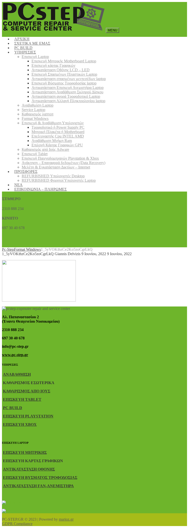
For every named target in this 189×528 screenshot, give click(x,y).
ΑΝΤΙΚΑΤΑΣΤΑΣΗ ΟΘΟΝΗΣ (29, 469)
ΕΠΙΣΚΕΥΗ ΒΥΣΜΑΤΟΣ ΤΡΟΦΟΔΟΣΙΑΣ (40, 477)
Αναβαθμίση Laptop (37, 105)
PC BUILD (12, 408)
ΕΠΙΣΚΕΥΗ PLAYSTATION (28, 416)
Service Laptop (33, 110)
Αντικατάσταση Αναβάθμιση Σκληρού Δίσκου (67, 92)
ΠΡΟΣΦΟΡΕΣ (25, 171)
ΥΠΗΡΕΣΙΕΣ (25, 52)
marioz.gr (66, 519)
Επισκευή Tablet (34, 154)
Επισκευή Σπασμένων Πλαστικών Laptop (64, 74)
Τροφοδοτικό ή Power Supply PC (58, 127)
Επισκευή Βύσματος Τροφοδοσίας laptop (64, 83)
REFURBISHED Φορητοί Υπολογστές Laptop (59, 180)
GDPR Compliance (17, 524)
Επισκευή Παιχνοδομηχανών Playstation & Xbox (60, 158)
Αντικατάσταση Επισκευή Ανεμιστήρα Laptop (68, 87)
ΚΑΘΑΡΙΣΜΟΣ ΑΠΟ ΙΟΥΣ (26, 391)
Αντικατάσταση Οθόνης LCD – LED (61, 70)
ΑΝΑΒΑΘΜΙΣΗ (17, 374)
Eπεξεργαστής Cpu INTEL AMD (58, 136)
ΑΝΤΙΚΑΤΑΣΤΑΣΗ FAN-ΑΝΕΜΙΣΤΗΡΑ (38, 486)
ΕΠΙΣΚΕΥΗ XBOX (20, 424)
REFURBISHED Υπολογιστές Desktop (53, 176)
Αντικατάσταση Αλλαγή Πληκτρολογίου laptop (68, 101)
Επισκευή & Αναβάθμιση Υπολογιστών (53, 123)
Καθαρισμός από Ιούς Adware (45, 149)
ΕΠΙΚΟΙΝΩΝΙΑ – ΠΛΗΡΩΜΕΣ (40, 189)
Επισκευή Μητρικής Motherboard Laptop (64, 61)
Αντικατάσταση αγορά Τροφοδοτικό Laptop (66, 96)
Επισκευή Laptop (35, 57)
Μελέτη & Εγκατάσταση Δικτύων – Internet (56, 167)
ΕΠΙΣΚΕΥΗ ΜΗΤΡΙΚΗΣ (25, 452)
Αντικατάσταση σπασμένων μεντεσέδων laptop (69, 79)
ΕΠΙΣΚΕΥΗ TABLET (22, 399)
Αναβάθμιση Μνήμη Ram (52, 141)
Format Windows (35, 118)
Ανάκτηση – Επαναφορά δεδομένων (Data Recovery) (63, 163)
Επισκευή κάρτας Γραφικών (53, 65)
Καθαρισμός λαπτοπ (37, 114)
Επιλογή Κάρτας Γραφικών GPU (57, 145)
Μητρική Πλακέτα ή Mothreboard (58, 132)
